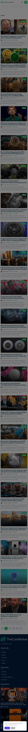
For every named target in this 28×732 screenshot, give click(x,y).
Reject (12, 728)
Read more (15, 725)
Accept (7, 728)
